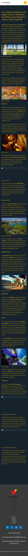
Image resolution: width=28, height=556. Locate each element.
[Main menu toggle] (25, 2)
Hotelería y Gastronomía (14, 505)
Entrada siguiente (13, 474)
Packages (14, 521)
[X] (11, 527)
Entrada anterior (14, 470)
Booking (13, 522)
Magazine (14, 519)
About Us (14, 517)
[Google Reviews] (20, 527)
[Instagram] (16, 527)
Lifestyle (14, 507)
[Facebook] (7, 527)
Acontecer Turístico (14, 501)
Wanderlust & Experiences (8, 22)
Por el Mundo (14, 509)
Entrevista (14, 503)
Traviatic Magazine (14, 511)
